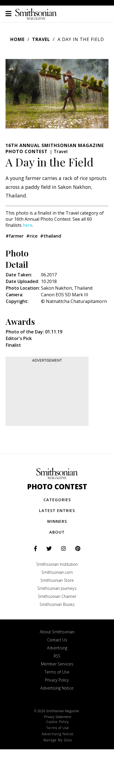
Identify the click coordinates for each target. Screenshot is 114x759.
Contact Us (57, 639)
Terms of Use (57, 672)
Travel (41, 39)
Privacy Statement (57, 716)
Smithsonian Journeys (57, 588)
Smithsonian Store (57, 580)
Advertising (57, 647)
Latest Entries (57, 510)
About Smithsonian (57, 631)
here (27, 225)
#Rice (32, 236)
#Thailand (50, 236)
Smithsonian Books (57, 604)
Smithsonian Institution (57, 564)
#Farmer (15, 236)
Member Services (57, 664)
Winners (57, 521)
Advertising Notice (57, 688)
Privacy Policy (57, 680)
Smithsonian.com (57, 572)
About (57, 532)
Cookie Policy (57, 721)
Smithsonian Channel (57, 596)
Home (17, 39)
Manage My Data (57, 740)
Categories (57, 499)
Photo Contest (57, 487)
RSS (57, 655)
